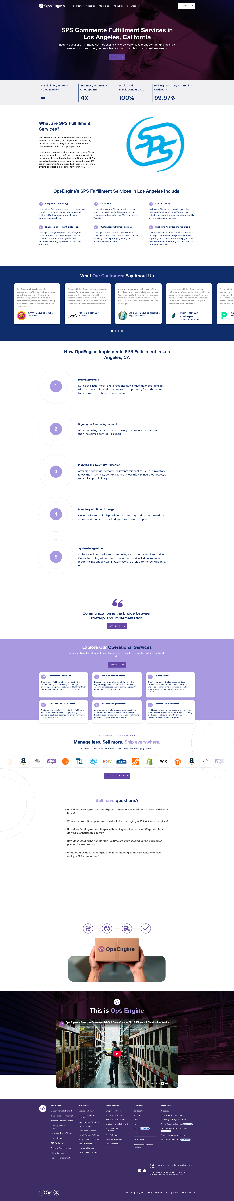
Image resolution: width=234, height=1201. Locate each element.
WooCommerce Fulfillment (113, 1129)
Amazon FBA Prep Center (167, 703)
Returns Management (60, 1158)
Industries (90, 6)
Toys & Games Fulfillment (89, 1135)
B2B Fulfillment (57, 1143)
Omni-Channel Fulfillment (62, 1116)
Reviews (137, 1119)
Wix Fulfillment (112, 1144)
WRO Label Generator (175, 1139)
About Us (137, 1115)
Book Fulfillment (85, 1144)
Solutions (77, 6)
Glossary (165, 1111)
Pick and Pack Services (61, 1148)
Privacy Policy (172, 1192)
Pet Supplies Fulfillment (88, 1152)
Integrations (104, 6)
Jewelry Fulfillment (86, 1148)
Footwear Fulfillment (87, 1131)
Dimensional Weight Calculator (174, 1129)
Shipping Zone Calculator (172, 1115)
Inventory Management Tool (173, 1119)
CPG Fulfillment (85, 1126)
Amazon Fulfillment (114, 1115)
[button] (78, 5)
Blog (135, 1124)
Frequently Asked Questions (173, 1135)
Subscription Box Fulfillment (62, 703)
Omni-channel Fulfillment (114, 675)
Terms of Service (188, 1192)
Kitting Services (163, 675)
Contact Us (138, 1111)
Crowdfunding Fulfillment (114, 703)
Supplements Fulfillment (89, 1122)
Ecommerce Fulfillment (60, 675)
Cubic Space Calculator (176, 1124)
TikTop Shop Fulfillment (115, 1119)
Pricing (142, 1128)
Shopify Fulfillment (113, 1111)
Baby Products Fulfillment (89, 1139)
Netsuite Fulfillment (114, 1139)
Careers (137, 1132)
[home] (52, 6)
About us (118, 6)
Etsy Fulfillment (112, 1135)
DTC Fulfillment (57, 1138)
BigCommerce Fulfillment (117, 1124)
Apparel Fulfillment (86, 1111)
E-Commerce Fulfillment (61, 1111)
